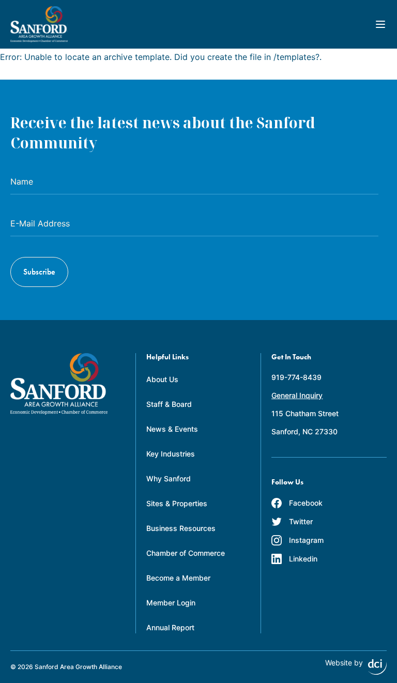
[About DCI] (377, 667)
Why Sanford (168, 478)
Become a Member (178, 577)
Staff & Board (169, 404)
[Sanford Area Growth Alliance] (39, 24)
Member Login (170, 602)
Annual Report (170, 627)
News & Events (172, 428)
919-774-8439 (296, 377)
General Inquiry (297, 395)
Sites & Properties (176, 503)
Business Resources (181, 528)
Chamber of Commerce (185, 553)
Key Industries (170, 453)
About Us (162, 379)
